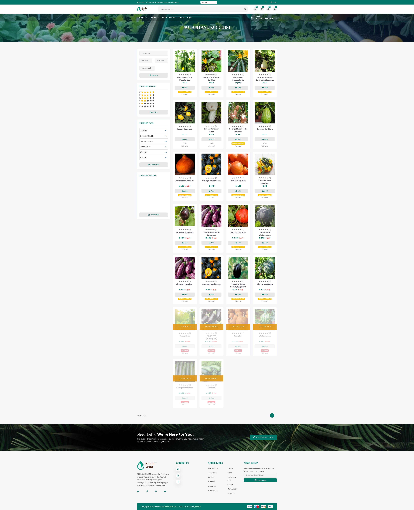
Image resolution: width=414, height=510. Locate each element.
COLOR (143, 157)
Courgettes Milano (184, 387)
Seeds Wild (168, 507)
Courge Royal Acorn (211, 180)
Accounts (212, 473)
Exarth (198, 507)
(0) (189, 75)
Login (274, 2)
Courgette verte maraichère (184, 78)
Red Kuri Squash (238, 180)
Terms (230, 468)
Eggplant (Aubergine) (211, 337)
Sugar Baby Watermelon (265, 233)
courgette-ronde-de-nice (211, 78)
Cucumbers (184, 336)
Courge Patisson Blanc (211, 130)
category (141, 17)
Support (230, 493)
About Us (212, 486)
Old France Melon (265, 284)
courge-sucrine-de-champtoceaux (265, 78)
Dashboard (213, 468)
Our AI (230, 484)
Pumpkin (238, 336)
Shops (181, 17)
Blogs (229, 473)
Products (155, 17)
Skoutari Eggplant (184, 284)
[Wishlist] (275, 9)
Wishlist (211, 481)
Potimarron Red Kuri (185, 180)
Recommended (168, 17)
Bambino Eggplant (184, 232)
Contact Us (213, 490)
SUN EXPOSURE (146, 136)
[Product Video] (182, 69)
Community (232, 489)
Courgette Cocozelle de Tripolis (238, 80)
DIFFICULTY (145, 147)
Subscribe (261, 480)
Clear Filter (154, 112)
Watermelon (265, 336)
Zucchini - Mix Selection (265, 182)
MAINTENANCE (146, 141)
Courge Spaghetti (184, 129)
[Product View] (187, 69)
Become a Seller (231, 478)
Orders (211, 477)
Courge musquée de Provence (238, 130)
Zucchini (211, 387)
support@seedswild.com (266, 18)
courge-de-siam (265, 129)
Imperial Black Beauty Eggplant (238, 285)
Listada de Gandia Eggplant (211, 233)
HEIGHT (143, 130)
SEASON (143, 152)
